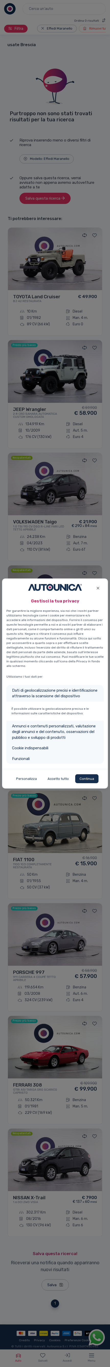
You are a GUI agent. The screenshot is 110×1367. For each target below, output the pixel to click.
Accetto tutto (58, 779)
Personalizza (26, 779)
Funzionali (21, 758)
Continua (87, 779)
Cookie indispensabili (30, 748)
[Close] (98, 587)
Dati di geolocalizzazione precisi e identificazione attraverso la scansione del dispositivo (54, 693)
